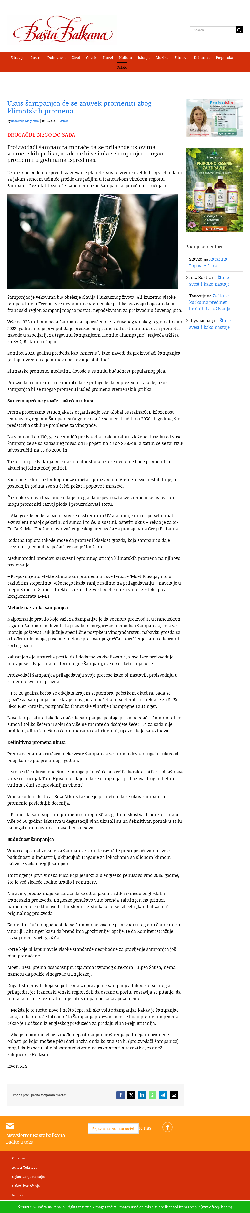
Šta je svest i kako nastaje (209, 280)
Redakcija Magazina (25, 121)
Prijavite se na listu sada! (113, 1129)
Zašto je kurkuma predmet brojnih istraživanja (209, 302)
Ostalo (64, 121)
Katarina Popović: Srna (208, 262)
